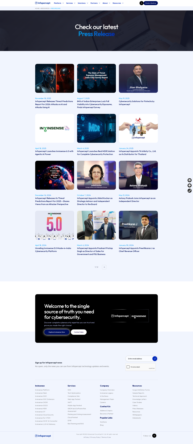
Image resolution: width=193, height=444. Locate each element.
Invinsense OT (40, 412)
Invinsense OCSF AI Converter (46, 421)
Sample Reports (138, 393)
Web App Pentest (74, 399)
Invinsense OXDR (41, 402)
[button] (59, 3)
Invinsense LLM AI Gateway (45, 424)
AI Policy (86, 437)
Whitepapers (137, 415)
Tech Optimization (74, 393)
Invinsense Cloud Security (44, 415)
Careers (103, 402)
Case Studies (137, 402)
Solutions (103, 422)
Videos (135, 405)
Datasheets (136, 418)
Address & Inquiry (106, 411)
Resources (45, 8)
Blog (101, 425)
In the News (104, 396)
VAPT (70, 402)
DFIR (69, 421)
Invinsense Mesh (41, 393)
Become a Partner (106, 414)
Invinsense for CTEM (42, 418)
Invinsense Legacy (106, 393)
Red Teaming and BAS (76, 424)
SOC (69, 390)
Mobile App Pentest (75, 405)
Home (37, 8)
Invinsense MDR (41, 409)
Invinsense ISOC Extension (44, 399)
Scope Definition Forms (141, 390)
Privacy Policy (95, 437)
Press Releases (137, 409)
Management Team (107, 399)
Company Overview (107, 390)
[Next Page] (104, 267)
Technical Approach (139, 396)
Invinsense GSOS (41, 405)
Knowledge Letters (139, 399)
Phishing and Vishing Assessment (79, 414)
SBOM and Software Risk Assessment (77, 410)
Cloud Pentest (73, 417)
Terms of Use (106, 437)
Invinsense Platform (42, 390)
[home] (42, 3)
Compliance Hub (74, 396)
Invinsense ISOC (41, 396)
